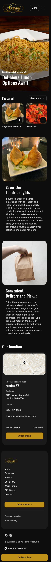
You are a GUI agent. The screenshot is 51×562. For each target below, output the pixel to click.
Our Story (10, 481)
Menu (34, 7)
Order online (24, 435)
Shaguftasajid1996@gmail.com (21, 417)
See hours (38, 427)
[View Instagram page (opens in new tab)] (10, 535)
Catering (9, 473)
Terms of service (13, 516)
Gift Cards (10, 490)
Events (8, 477)
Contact (9, 494)
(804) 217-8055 (13, 411)
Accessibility (11, 520)
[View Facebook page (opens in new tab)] (6, 535)
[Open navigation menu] (43, 8)
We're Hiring (11, 486)
